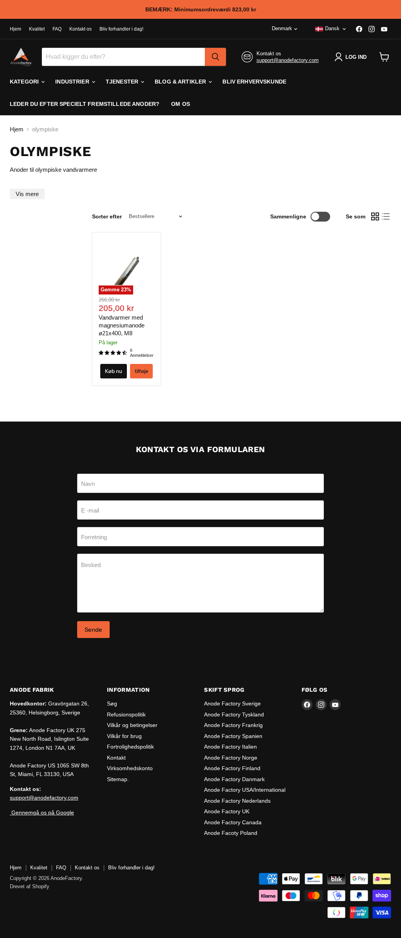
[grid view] (375, 216)
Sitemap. (118, 779)
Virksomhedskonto (130, 768)
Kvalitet (37, 29)
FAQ (56, 29)
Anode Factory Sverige (232, 703)
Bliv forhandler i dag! (121, 29)
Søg (112, 703)
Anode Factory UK (226, 811)
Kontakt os (80, 29)
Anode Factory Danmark (234, 779)
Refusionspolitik (126, 714)
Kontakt (116, 757)
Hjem (15, 29)
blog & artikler (181, 81)
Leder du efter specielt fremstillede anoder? (84, 104)
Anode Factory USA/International (244, 790)
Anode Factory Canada (233, 822)
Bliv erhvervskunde (254, 81)
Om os (180, 104)
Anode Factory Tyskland (234, 714)
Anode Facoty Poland (230, 833)
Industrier (73, 81)
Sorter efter (107, 216)
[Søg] (215, 57)
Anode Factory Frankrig (233, 725)
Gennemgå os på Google (42, 812)
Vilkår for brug (124, 736)
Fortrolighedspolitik (130, 746)
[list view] (386, 216)
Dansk (332, 28)
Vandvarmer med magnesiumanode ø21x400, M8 (122, 325)
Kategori (25, 81)
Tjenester (123, 81)
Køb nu (113, 371)
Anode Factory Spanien (233, 736)
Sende (93, 629)
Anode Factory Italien (230, 746)
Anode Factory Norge (230, 757)
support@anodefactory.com (287, 60)
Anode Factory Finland (232, 768)
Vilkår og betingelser (132, 725)
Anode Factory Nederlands (237, 801)
